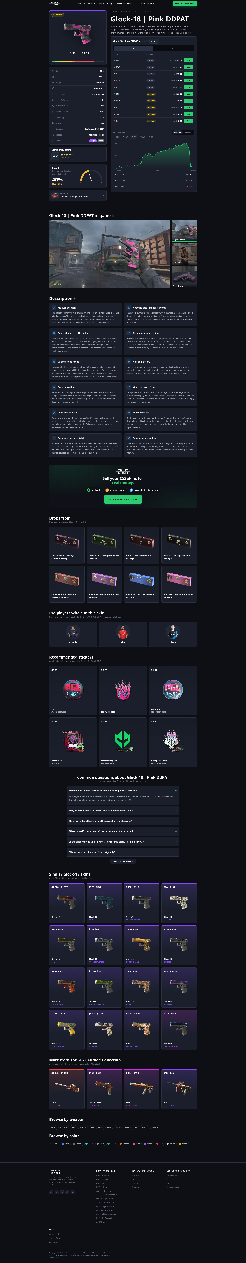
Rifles (90, 3)
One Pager (136, 1183)
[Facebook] (51, 1192)
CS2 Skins (115, 11)
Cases (140, 3)
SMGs (100, 3)
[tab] (184, 231)
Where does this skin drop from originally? (92, 852)
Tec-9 (118, 1127)
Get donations (173, 1187)
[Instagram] (67, 1192)
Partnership (172, 1175)
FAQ (133, 1179)
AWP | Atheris (102, 1183)
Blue (67, 1144)
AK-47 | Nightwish (104, 1191)
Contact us (53, 1242)
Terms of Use (54, 1238)
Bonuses (170, 1179)
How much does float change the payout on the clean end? (100, 820)
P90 (92, 1127)
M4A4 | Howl (101, 1187)
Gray (102, 1144)
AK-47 (53, 1127)
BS (152, 137)
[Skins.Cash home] (54, 3)
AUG (135, 1127)
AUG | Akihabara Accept (106, 1214)
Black (55, 1144)
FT (135, 137)
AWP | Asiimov (102, 1175)
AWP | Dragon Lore (104, 1179)
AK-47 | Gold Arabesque (106, 1195)
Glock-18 (125, 11)
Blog (169, 1183)
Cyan (91, 1144)
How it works (137, 1175)
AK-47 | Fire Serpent (105, 1202)
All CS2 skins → (102, 1222)
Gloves (130, 3)
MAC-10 (83, 1127)
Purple (149, 1144)
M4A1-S (144, 1127)
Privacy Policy (55, 1234)
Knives (120, 3)
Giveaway (136, 1187)
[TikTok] (73, 1192)
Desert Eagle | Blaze (105, 1198)
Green (113, 1144)
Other (149, 3)
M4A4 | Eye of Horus (105, 1206)
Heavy (109, 3)
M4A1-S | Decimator (105, 1218)
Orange (126, 1144)
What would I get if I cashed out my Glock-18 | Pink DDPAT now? (104, 790)
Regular (177, 132)
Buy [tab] (133, 48)
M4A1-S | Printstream (105, 1210)
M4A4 (100, 1127)
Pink (138, 1144)
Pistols (80, 3)
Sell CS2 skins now (184, 3)
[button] (77, 30)
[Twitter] (57, 1192)
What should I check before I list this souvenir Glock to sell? (101, 831)
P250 (73, 1127)
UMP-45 (155, 1127)
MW (126, 137)
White (172, 1144)
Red (161, 1144)
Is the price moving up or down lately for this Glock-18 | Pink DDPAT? (106, 841)
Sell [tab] (174, 48)
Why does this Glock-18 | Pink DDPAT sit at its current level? (101, 810)
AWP (109, 1127)
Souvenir (188, 132)
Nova (126, 1127)
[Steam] (62, 1192)
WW (143, 137)
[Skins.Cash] (70, 1172)
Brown (78, 1144)
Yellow (184, 1144)
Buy (188, 60)
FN (117, 137)
